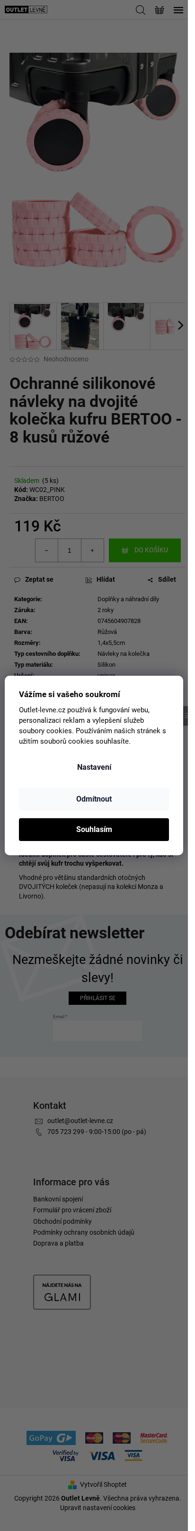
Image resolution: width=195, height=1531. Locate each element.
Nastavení (94, 767)
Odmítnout (94, 798)
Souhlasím (94, 829)
